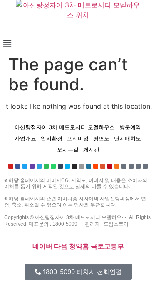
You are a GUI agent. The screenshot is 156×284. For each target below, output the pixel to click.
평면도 (101, 138)
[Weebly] (145, 166)
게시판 (91, 149)
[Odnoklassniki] (116, 166)
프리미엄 (78, 138)
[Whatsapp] (53, 166)
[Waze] (131, 166)
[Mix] (123, 166)
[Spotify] (46, 166)
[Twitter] (24, 166)
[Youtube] (10, 166)
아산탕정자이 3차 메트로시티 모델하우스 (65, 127)
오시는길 (68, 149)
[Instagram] (74, 166)
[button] (78, 43)
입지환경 (51, 138)
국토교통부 (107, 246)
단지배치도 (127, 138)
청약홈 (79, 246)
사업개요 (25, 138)
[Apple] (81, 166)
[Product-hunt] (102, 166)
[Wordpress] (88, 166)
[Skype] (67, 166)
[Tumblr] (60, 166)
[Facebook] (17, 166)
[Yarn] (138, 166)
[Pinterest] (109, 166)
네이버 (42, 246)
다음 (60, 246)
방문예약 (130, 127)
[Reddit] (95, 166)
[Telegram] (39, 166)
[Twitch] (32, 166)
